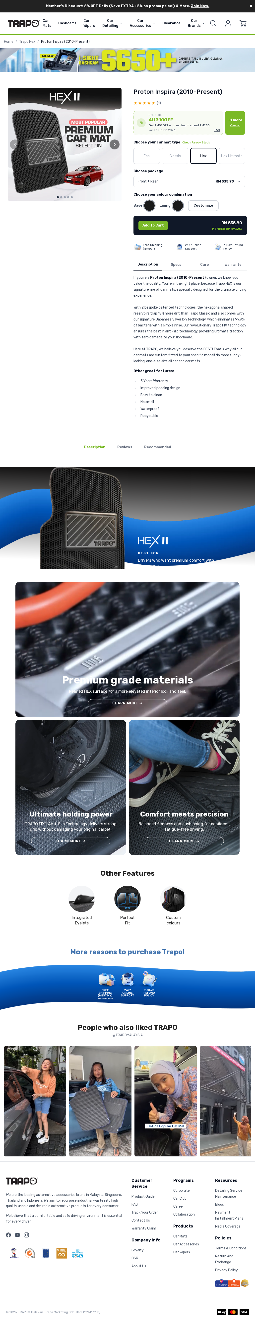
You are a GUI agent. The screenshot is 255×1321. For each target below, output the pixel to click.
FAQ (134, 1204)
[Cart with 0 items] (243, 23)
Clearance (171, 23)
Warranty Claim (143, 1228)
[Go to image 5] (72, 197)
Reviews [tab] (124, 447)
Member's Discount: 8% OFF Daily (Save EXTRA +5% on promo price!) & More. (127, 6)
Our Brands (194, 23)
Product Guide (143, 1196)
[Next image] (115, 144)
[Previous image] (15, 144)
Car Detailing (110, 23)
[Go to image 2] (61, 197)
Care (204, 265)
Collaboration (184, 1214)
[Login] (228, 23)
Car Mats (47, 23)
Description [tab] (94, 447)
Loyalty (137, 1250)
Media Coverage (228, 1226)
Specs (176, 265)
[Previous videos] (9, 1102)
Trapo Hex (27, 42)
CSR (134, 1258)
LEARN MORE (127, 703)
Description (147, 264)
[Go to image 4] (68, 197)
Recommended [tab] (157, 447)
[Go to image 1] (58, 197)
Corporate (181, 1190)
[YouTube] (17, 1234)
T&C (217, 130)
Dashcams (67, 23)
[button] (178, 123)
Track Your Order (144, 1212)
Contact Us (140, 1220)
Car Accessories (140, 23)
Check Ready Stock (196, 142)
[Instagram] (26, 1234)
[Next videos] (246, 1102)
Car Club (180, 1198)
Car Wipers (89, 23)
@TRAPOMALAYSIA (128, 1035)
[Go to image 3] (65, 197)
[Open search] (213, 23)
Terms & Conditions (231, 1248)
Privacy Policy (226, 1270)
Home (8, 42)
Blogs (219, 1204)
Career (178, 1206)
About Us (138, 1266)
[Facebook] (8, 1234)
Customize (203, 205)
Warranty (233, 265)
